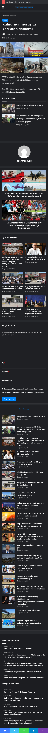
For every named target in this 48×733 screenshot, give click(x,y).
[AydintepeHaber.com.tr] (24, 7)
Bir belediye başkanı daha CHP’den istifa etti (35, 258)
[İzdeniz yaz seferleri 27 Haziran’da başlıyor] (8, 496)
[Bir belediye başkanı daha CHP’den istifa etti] (35, 249)
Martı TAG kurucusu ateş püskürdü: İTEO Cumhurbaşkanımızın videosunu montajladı (30, 600)
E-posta (5, 371)
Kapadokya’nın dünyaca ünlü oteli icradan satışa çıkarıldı (29, 525)
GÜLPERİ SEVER (10, 34)
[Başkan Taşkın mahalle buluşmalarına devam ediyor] (8, 623)
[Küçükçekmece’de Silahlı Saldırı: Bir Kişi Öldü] (35, 278)
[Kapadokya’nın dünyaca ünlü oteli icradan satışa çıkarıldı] (8, 527)
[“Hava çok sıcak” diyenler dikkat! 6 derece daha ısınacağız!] (8, 516)
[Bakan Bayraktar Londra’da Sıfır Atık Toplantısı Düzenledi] (35, 301)
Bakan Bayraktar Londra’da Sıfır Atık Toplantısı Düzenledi (34, 311)
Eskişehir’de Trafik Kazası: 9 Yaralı (30, 105)
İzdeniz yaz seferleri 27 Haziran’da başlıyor (26, 494)
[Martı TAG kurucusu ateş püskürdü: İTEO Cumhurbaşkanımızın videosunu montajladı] (8, 600)
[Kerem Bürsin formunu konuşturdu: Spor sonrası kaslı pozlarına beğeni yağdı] (8, 537)
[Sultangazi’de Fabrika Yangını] (8, 613)
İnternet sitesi (7, 380)
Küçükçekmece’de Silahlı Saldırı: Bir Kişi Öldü (35, 287)
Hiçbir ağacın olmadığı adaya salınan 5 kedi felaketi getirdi (29, 556)
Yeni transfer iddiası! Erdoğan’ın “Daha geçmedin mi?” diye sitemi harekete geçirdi (30, 119)
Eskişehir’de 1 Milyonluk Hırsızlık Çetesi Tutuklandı (11, 311)
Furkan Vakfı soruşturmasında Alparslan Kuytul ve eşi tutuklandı (31, 587)
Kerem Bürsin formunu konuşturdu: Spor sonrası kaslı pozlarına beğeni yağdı (30, 536)
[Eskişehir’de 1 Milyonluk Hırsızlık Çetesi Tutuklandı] (12, 301)
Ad (3, 363)
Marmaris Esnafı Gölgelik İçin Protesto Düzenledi (12, 287)
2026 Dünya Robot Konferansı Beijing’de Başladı (30, 567)
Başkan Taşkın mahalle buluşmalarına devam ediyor (29, 621)
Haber (14, 15)
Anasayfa (7, 15)
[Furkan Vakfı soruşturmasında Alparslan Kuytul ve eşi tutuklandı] (8, 589)
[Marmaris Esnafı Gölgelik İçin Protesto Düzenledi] (12, 278)
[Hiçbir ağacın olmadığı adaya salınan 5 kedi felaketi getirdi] (8, 558)
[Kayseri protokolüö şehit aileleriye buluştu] (8, 579)
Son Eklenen (24, 409)
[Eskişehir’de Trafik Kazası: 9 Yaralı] (8, 108)
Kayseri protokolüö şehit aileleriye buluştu (27, 577)
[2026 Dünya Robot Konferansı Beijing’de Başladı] (8, 569)
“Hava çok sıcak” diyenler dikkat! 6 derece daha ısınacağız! (31, 514)
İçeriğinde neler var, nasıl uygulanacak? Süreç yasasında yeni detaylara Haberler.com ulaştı (12, 261)
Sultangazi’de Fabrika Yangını (30, 610)
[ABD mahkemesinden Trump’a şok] (8, 548)
